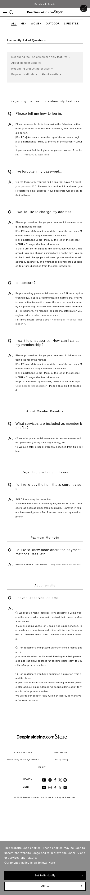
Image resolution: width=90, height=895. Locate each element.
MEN (24, 23)
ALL (13, 23)
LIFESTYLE (71, 23)
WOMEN (36, 23)
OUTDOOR (53, 23)
